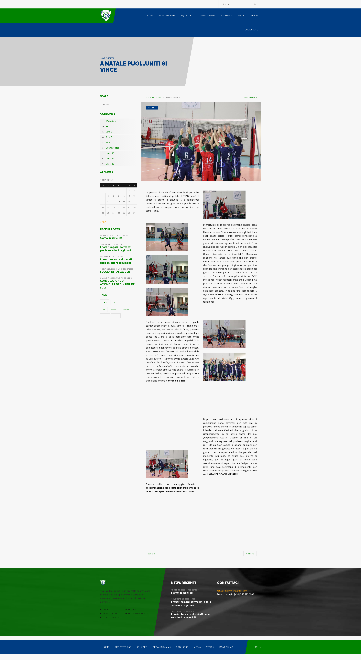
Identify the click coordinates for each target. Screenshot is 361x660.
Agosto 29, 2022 (108, 269)
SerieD (105, 316)
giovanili (127, 309)
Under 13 (108, 153)
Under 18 (108, 163)
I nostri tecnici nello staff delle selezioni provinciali (116, 261)
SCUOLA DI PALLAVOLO (115, 271)
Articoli (111, 58)
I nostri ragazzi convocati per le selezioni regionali (116, 248)
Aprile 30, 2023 (107, 235)
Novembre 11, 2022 (108, 257)
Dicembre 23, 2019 (154, 97)
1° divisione (109, 121)
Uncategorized (111, 147)
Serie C (153, 108)
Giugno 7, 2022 (107, 278)
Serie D (107, 142)
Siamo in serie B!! (111, 238)
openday (114, 309)
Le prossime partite (138, 613)
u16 (114, 303)
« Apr (103, 221)
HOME (105, 610)
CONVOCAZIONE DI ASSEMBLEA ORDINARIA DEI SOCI (118, 284)
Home (102, 58)
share (251, 554)
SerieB (116, 316)
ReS (148, 108)
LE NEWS (132, 610)
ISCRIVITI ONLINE (110, 613)
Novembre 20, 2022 (109, 244)
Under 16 (108, 158)
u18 (104, 309)
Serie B (107, 131)
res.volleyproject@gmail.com (232, 590)
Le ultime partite (111, 617)
